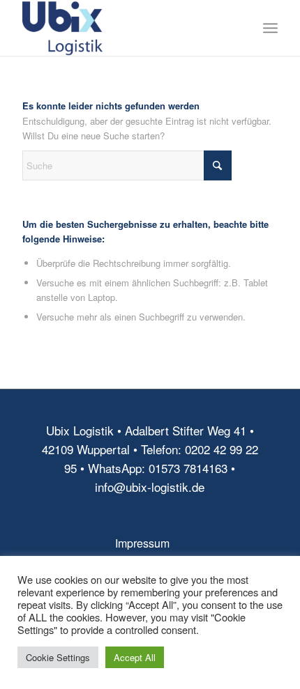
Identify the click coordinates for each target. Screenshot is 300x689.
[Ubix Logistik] (124, 28)
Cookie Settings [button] (58, 657)
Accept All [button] (135, 657)
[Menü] (270, 28)
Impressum (142, 543)
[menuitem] (270, 28)
